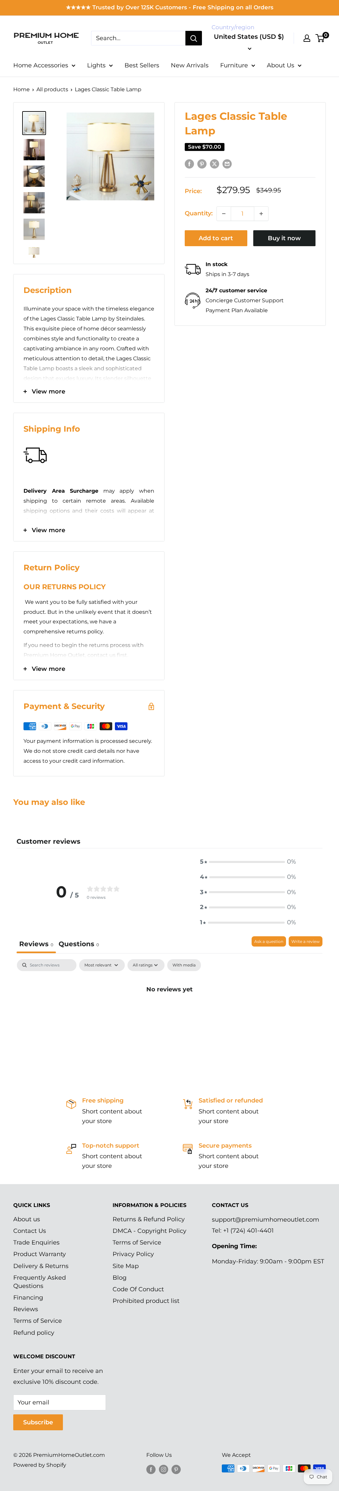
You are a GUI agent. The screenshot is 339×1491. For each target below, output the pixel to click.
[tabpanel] (169, 1011)
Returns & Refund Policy (149, 1219)
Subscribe (38, 1422)
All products (52, 89)
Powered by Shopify (39, 1465)
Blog (119, 1277)
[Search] (193, 38)
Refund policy (33, 1332)
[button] (248, 862)
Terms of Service (37, 1320)
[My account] (307, 38)
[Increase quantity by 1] (261, 214)
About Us (280, 65)
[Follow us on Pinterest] (176, 1469)
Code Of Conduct (138, 1289)
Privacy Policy (133, 1254)
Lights (96, 65)
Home (21, 89)
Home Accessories (40, 65)
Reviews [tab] (36, 944)
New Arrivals (190, 65)
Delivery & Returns (41, 1266)
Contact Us (29, 1231)
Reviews (25, 1309)
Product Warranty (39, 1254)
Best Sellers (141, 65)
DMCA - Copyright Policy (149, 1231)
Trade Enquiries (36, 1242)
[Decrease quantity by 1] (224, 214)
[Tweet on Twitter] (214, 164)
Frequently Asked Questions (39, 1282)
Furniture (234, 65)
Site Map (126, 1266)
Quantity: (199, 213)
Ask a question (268, 941)
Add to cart (216, 238)
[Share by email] (227, 164)
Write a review (305, 941)
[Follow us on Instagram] (163, 1469)
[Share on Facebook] (189, 164)
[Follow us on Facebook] (151, 1469)
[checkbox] (184, 965)
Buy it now (284, 238)
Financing (28, 1297)
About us (26, 1219)
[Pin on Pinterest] (202, 164)
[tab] (79, 944)
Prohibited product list (146, 1301)
